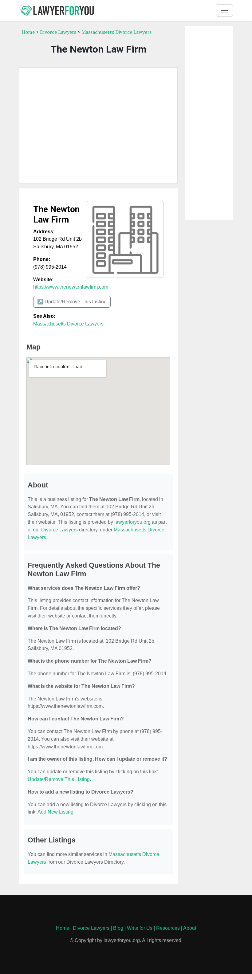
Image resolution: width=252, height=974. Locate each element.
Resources (168, 928)
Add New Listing (55, 811)
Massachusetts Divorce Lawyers (116, 32)
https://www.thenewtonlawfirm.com (70, 287)
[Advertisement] (98, 125)
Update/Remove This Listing (59, 779)
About (189, 928)
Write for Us (139, 928)
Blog (118, 928)
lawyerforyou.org (132, 522)
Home (28, 32)
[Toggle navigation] (224, 10)
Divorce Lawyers (58, 32)
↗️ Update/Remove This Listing (72, 301)
